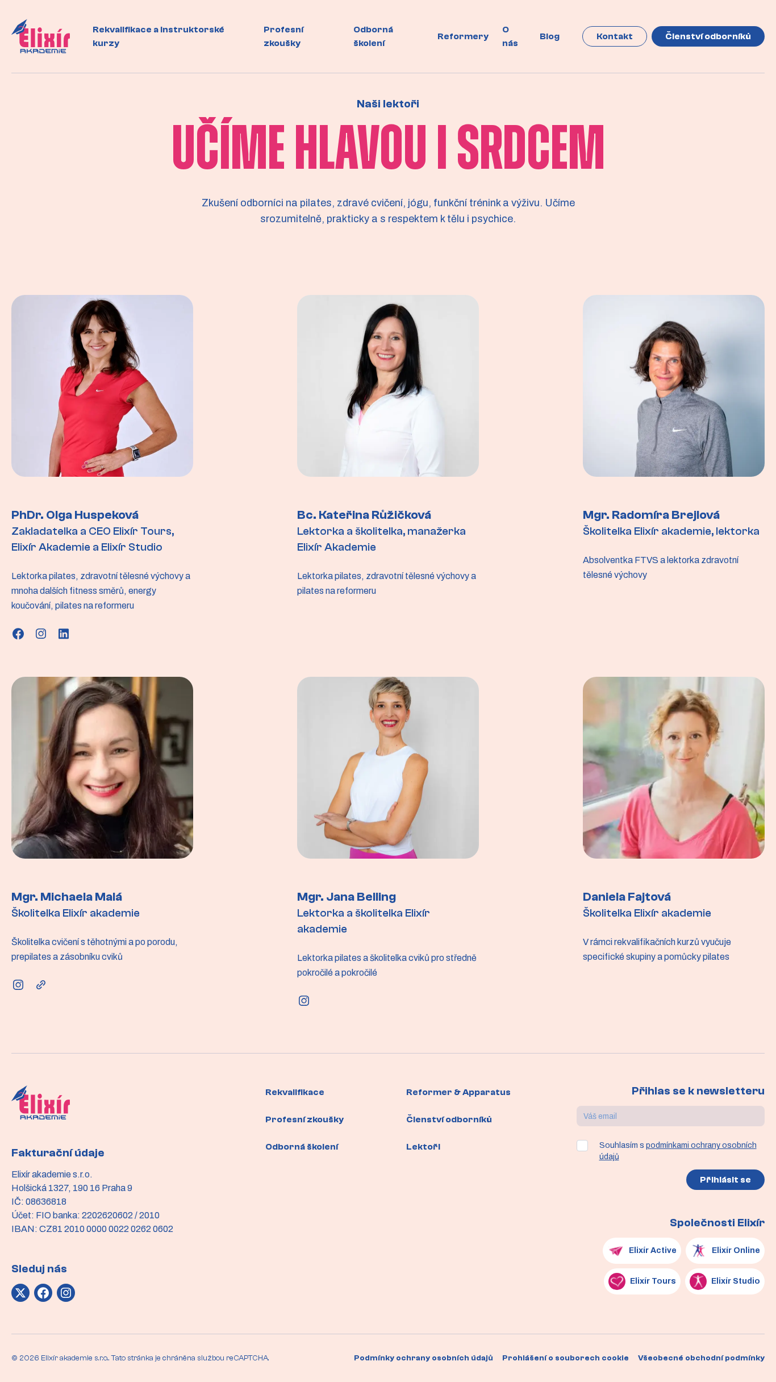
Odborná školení (373, 36)
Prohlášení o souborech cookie (565, 1358)
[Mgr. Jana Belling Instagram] (304, 1001)
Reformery (463, 36)
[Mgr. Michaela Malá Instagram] (18, 985)
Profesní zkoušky (283, 36)
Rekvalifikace (294, 1092)
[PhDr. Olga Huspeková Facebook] (18, 633)
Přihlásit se (725, 1180)
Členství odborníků (708, 36)
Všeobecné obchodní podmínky (701, 1358)
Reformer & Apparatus (458, 1092)
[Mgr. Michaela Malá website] (41, 985)
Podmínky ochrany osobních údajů (423, 1358)
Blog (550, 36)
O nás (510, 36)
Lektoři (423, 1147)
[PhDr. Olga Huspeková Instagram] (41, 633)
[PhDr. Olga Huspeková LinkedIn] (63, 633)
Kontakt (614, 36)
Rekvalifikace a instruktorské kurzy (158, 36)
